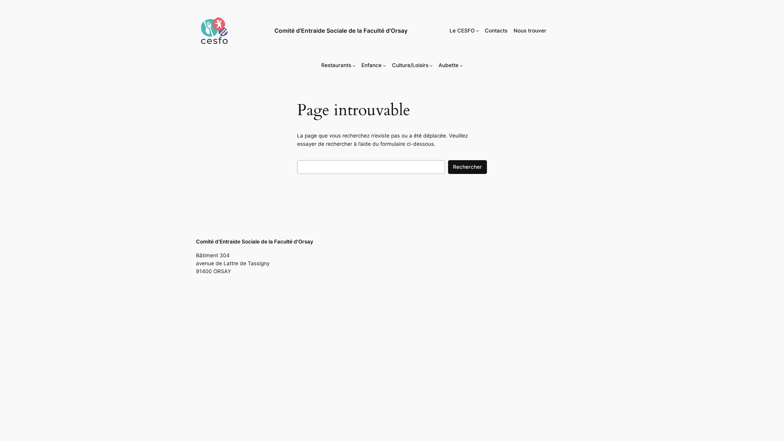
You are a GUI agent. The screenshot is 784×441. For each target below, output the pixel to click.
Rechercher (467, 167)
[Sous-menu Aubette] (461, 65)
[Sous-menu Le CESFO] (477, 30)
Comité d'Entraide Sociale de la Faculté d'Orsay (341, 30)
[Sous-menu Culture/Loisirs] (431, 65)
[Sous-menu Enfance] (384, 65)
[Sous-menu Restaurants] (354, 65)
